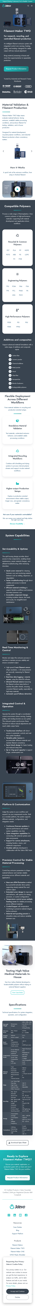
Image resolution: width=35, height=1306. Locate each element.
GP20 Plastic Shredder (17, 1255)
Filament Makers (17, 1245)
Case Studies (17, 1227)
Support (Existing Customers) (11, 1)
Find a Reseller (23, 1)
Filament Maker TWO (17, 1248)
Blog (17, 1230)
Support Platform (17, 1234)
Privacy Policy (10, 1286)
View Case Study (17, 993)
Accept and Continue (17, 1291)
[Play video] (17, 189)
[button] (28, 6)
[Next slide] (32, 151)
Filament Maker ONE (17, 1251)
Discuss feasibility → (17, 524)
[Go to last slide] (3, 151)
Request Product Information (16, 69)
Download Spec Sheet (18, 1143)
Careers (30, 1)
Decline (17, 1297)
